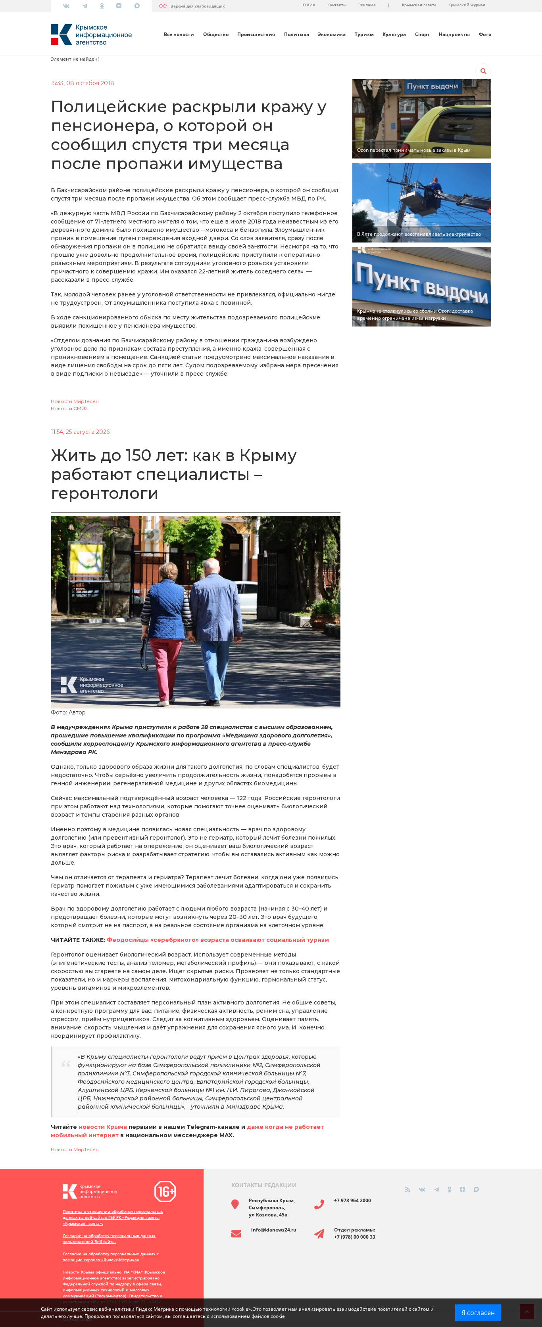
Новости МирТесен (75, 401)
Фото (485, 34)
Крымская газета (419, 5)
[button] (483, 71)
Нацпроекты (454, 34)
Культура (394, 34)
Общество (216, 34)
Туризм (364, 34)
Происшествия (256, 34)
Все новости (179, 34)
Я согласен (478, 1312)
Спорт (422, 34)
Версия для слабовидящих (198, 6)
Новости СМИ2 (69, 408)
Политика (296, 34)
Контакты (336, 5)
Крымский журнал (466, 5)
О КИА (309, 5)
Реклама (367, 5)
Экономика (332, 34)
